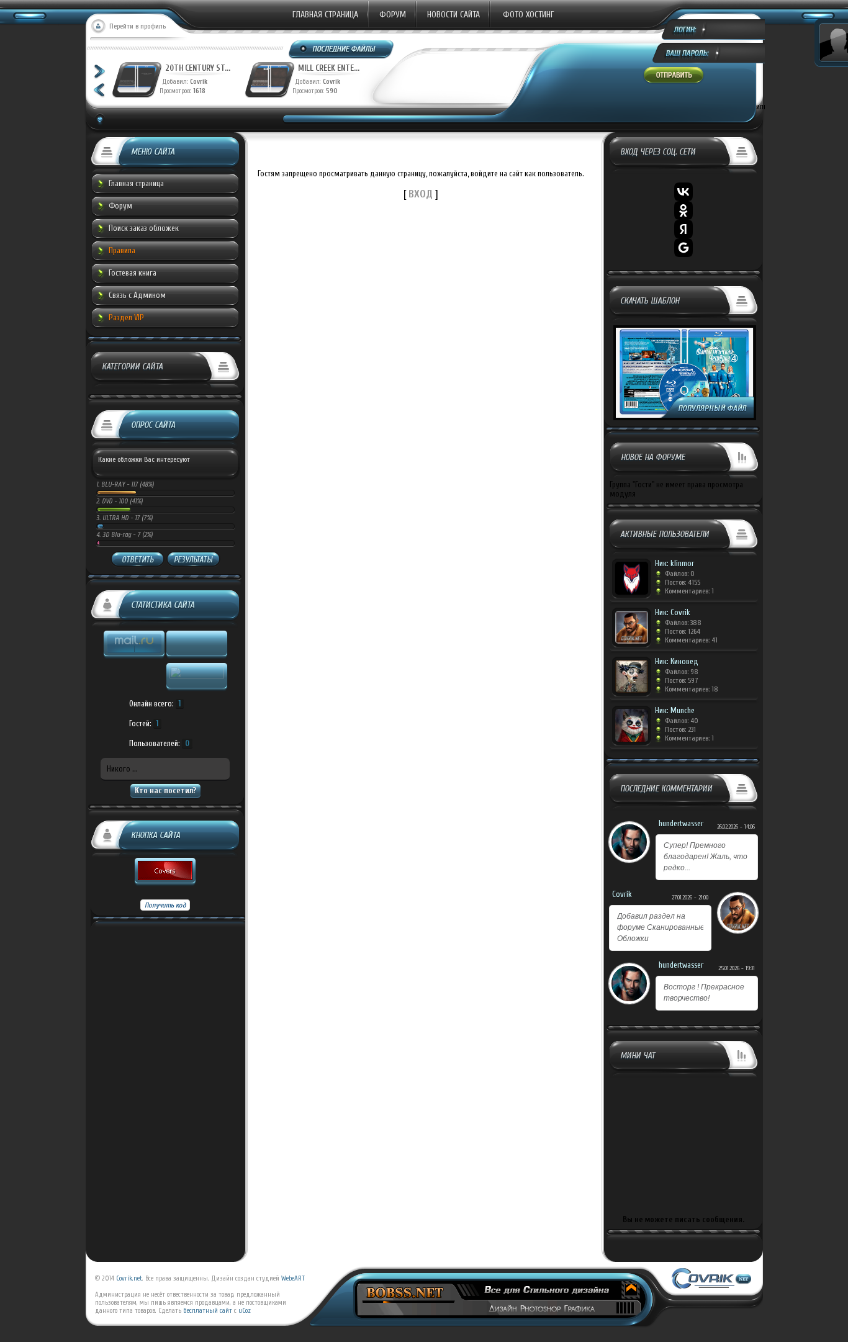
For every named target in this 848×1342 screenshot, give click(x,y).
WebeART (293, 1278)
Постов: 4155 (682, 582)
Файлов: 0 (680, 573)
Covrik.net (129, 1278)
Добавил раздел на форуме (661, 927)
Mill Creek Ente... (328, 68)
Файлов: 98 (681, 671)
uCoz (244, 1311)
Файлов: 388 (683, 622)
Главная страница (325, 14)
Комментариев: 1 (689, 591)
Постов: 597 (681, 680)
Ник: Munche (675, 710)
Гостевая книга (132, 272)
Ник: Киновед (676, 661)
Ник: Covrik (672, 612)
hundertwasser (681, 823)
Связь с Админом (137, 295)
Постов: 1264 (682, 631)
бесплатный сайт (207, 1311)
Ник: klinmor (674, 563)
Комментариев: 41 (691, 640)
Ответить (137, 559)
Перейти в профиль (137, 26)
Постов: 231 (680, 729)
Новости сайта (453, 14)
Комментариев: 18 (691, 689)
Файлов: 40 (681, 720)
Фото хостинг (528, 14)
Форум (392, 14)
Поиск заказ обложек (144, 228)
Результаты (193, 559)
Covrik (201, 82)
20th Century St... (197, 68)
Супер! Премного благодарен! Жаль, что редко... (705, 856)
